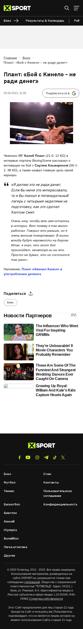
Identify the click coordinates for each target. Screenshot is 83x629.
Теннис (9, 491)
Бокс (26, 58)
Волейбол (11, 539)
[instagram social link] (37, 457)
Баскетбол (12, 505)
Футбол (9, 483)
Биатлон (10, 513)
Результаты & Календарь (45, 21)
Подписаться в (58, 93)
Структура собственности (46, 598)
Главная (10, 58)
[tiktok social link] (54, 457)
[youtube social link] (28, 457)
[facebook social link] (19, 457)
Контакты (51, 483)
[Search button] (66, 8)
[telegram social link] (46, 457)
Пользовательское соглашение (57, 493)
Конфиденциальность (60, 505)
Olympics (10, 530)
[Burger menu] (76, 8)
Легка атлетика (15, 547)
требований (32, 582)
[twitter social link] (63, 457)
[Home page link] (19, 8)
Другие (9, 556)
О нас (47, 474)
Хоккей (9, 522)
